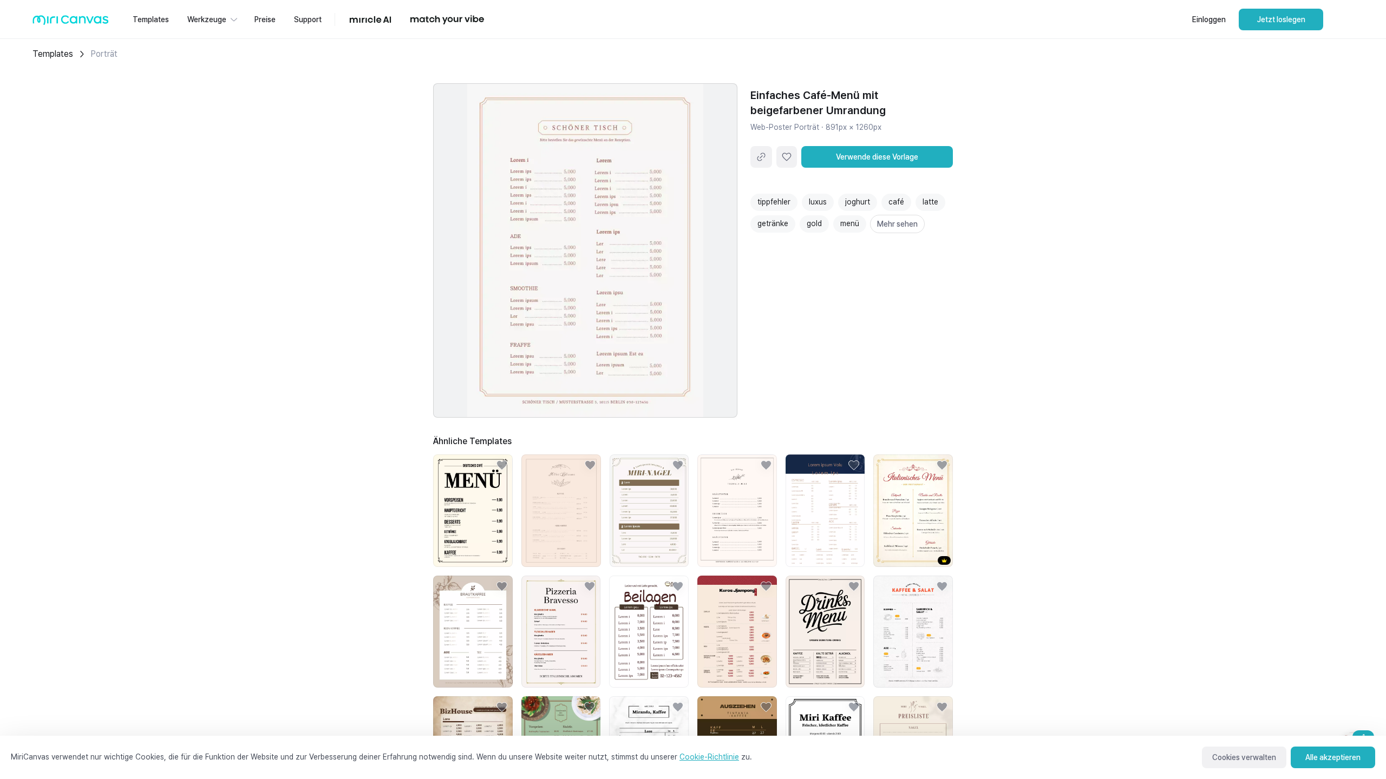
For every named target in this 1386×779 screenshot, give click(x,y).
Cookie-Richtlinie (709, 756)
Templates (52, 54)
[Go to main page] (70, 22)
